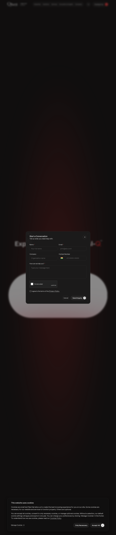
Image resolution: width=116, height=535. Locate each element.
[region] (58, 512)
